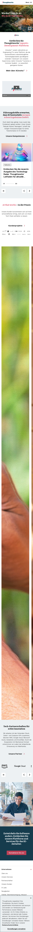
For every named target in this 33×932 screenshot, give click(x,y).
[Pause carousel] (3, 191)
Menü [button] (27, 2)
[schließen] (31, 898)
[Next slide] (29, 191)
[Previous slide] (24, 191)
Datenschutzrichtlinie (10, 925)
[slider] (16, 95)
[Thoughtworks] (7, 2)
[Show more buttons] (29, 95)
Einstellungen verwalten (16, 929)
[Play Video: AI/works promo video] (16, 87)
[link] (16, 71)
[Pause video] (30, 28)
